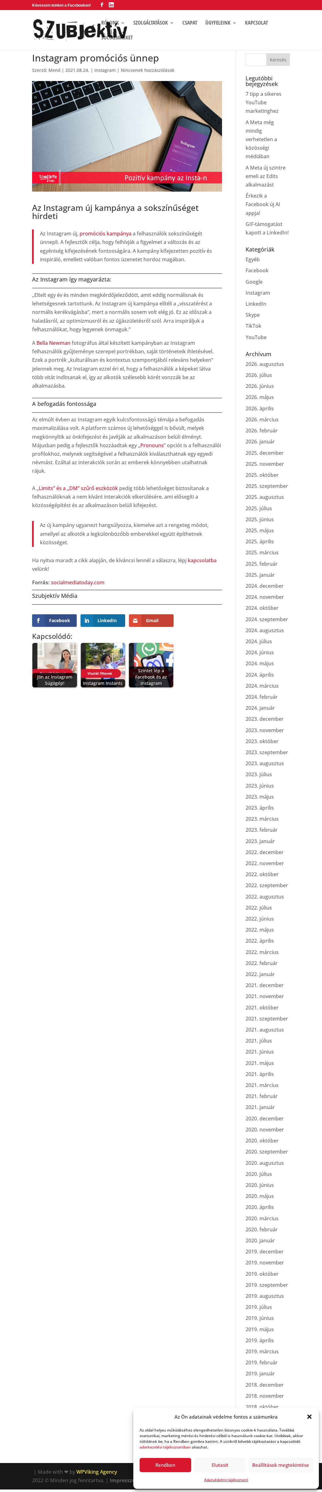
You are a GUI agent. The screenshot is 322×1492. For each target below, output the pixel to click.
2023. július (259, 774)
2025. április (260, 541)
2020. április (260, 1207)
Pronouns (152, 445)
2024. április (260, 674)
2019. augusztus (265, 1295)
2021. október (262, 1007)
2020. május (260, 1196)
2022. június (260, 918)
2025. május (260, 530)
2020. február (262, 1229)
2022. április (260, 940)
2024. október (262, 607)
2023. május (260, 796)
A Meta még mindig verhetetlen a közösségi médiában (261, 139)
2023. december (265, 718)
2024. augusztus (265, 630)
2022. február (262, 963)
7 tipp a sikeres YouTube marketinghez (263, 102)
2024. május (260, 663)
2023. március (262, 818)
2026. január (260, 441)
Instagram (105, 70)
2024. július (259, 641)
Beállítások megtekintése (280, 1465)
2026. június (260, 386)
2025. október (262, 474)
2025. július (259, 508)
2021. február (262, 1096)
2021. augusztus (265, 1029)
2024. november (265, 596)
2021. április (260, 1074)
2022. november (265, 863)
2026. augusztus (265, 364)
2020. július (259, 1174)
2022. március (262, 952)
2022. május (260, 929)
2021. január (260, 1107)
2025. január (260, 574)
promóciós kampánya (105, 233)
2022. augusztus (265, 896)
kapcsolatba (202, 560)
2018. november (265, 1395)
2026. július (259, 375)
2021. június (260, 1051)
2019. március (262, 1351)
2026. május (260, 397)
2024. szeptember (267, 619)
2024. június (260, 652)
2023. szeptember (267, 752)
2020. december (265, 1118)
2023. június (260, 785)
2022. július (259, 907)
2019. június (260, 1318)
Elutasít (220, 1465)
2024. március (262, 685)
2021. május (260, 1063)
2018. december (265, 1384)
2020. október (262, 1140)
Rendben (165, 1465)
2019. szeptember (267, 1284)
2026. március (262, 419)
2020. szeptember (267, 1151)
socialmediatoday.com (77, 582)
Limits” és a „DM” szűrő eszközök (78, 488)
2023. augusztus (265, 763)
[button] (309, 1417)
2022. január (260, 974)
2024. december (265, 585)
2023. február (262, 829)
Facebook (257, 270)
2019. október (262, 1273)
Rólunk (110, 23)
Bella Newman (53, 342)
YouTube (256, 337)
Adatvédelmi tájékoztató (226, 1480)
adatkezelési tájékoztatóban (165, 1447)
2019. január (260, 1373)
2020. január (260, 1240)
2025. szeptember (267, 486)
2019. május (260, 1329)
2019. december (265, 1251)
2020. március (262, 1218)
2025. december (265, 452)
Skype (253, 314)
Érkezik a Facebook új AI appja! (263, 204)
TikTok (253, 325)
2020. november (265, 1129)
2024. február (262, 696)
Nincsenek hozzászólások (148, 70)
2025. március (262, 552)
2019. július (259, 1307)
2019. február (262, 1362)
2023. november (265, 730)
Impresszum (125, 1480)
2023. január (260, 841)
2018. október (262, 1406)
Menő (54, 70)
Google (254, 281)
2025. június (260, 519)
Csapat (189, 23)
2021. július (259, 1040)
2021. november (265, 996)
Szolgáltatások (150, 23)
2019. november (265, 1262)
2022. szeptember (267, 885)
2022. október (262, 874)
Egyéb (253, 259)
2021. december (265, 985)
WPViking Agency (96, 1471)
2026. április (260, 408)
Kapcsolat (256, 23)
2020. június (260, 1185)
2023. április (260, 807)
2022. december (265, 852)
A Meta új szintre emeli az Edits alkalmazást (266, 176)
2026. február (262, 430)
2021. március (262, 1085)
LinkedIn (256, 303)
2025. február (262, 563)
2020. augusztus (265, 1162)
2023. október (262, 741)
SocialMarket (117, 38)
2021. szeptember (267, 1018)
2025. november (265, 463)
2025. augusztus (265, 497)
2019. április (260, 1340)
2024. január (260, 707)
